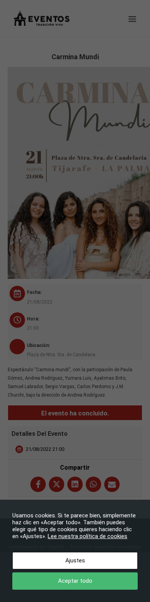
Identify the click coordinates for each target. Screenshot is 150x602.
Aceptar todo (75, 580)
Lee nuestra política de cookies (87, 536)
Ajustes (75, 560)
